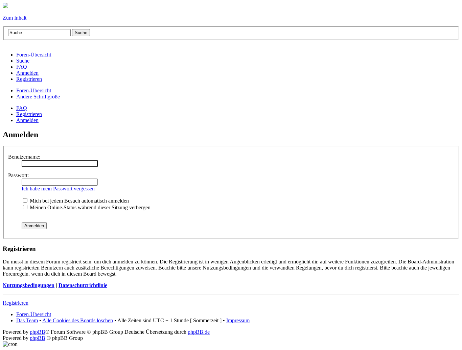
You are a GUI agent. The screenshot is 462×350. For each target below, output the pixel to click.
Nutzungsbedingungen (28, 285)
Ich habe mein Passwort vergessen (58, 188)
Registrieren (29, 114)
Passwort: (18, 175)
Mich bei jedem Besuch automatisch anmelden (78, 201)
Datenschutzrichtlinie (83, 285)
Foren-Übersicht (33, 90)
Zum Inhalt (14, 18)
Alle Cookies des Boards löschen (77, 320)
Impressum (238, 320)
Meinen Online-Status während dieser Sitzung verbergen (89, 207)
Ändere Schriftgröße (38, 96)
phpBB (37, 332)
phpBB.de (199, 332)
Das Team (27, 320)
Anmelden (27, 120)
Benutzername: (24, 157)
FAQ (21, 108)
